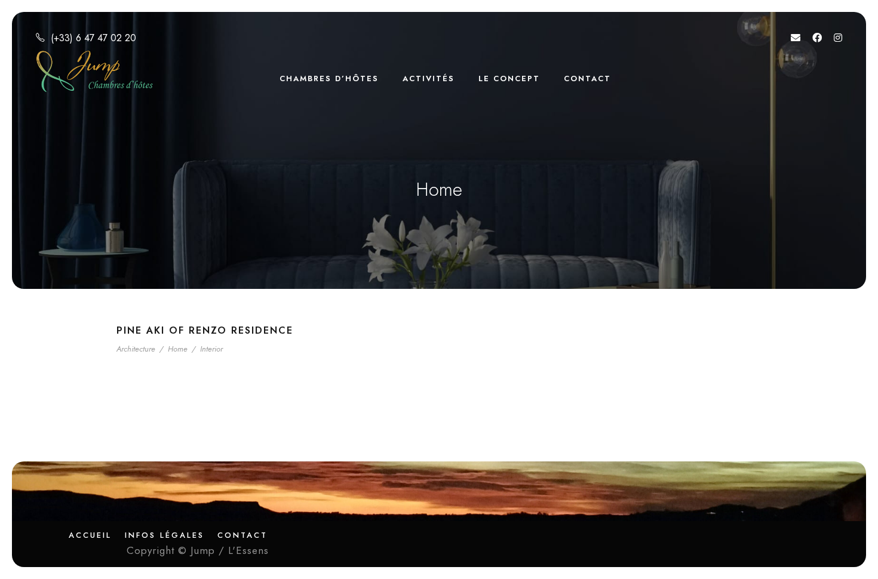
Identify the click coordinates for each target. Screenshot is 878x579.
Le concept (509, 78)
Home (178, 349)
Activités (429, 78)
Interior (211, 349)
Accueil (90, 535)
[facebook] (817, 38)
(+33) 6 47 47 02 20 (93, 38)
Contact (587, 78)
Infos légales (164, 535)
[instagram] (838, 38)
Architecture (135, 349)
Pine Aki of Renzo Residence (204, 330)
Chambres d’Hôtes (329, 78)
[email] (795, 38)
